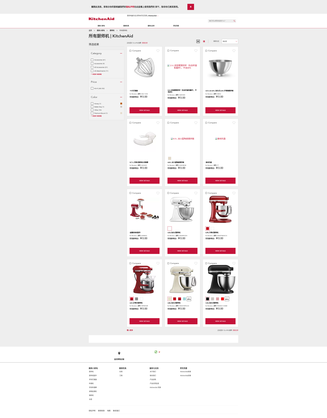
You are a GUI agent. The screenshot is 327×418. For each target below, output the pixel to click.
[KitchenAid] (101, 19)
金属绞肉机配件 (135, 233)
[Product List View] (204, 41)
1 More (227, 298)
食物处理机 (93, 391)
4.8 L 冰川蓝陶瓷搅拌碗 (176, 162)
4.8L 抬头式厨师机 (174, 303)
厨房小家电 (101, 26)
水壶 (90, 399)
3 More (189, 298)
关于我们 (153, 372)
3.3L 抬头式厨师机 (212, 303)
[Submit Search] (234, 21)
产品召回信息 (154, 383)
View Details (144, 110)
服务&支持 (151, 26)
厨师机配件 (93, 376)
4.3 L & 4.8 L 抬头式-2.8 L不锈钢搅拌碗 (219, 91)
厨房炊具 (126, 26)
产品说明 (153, 379)
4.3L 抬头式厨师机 (174, 233)
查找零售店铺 (119, 359)
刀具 (120, 376)
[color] (121, 97)
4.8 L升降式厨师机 (136, 303)
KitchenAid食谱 (185, 372)
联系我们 (153, 376)
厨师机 (91, 372)
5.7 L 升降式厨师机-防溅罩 (139, 162)
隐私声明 (130, 6)
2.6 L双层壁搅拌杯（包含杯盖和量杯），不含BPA (182, 91)
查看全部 (145, 43)
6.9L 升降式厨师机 (212, 233)
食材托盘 (209, 162)
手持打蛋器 (93, 379)
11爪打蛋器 (134, 91)
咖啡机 (91, 395)
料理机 (91, 383)
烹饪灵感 (176, 26)
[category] (121, 53)
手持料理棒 (93, 387)
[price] (121, 82)
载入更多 (130, 330)
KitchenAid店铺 (185, 376)
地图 (108, 411)
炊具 (120, 372)
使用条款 (101, 411)
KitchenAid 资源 (155, 387)
